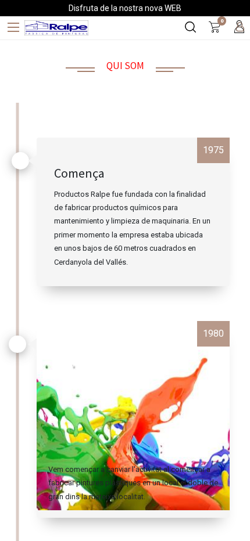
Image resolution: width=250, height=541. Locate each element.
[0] (214, 28)
